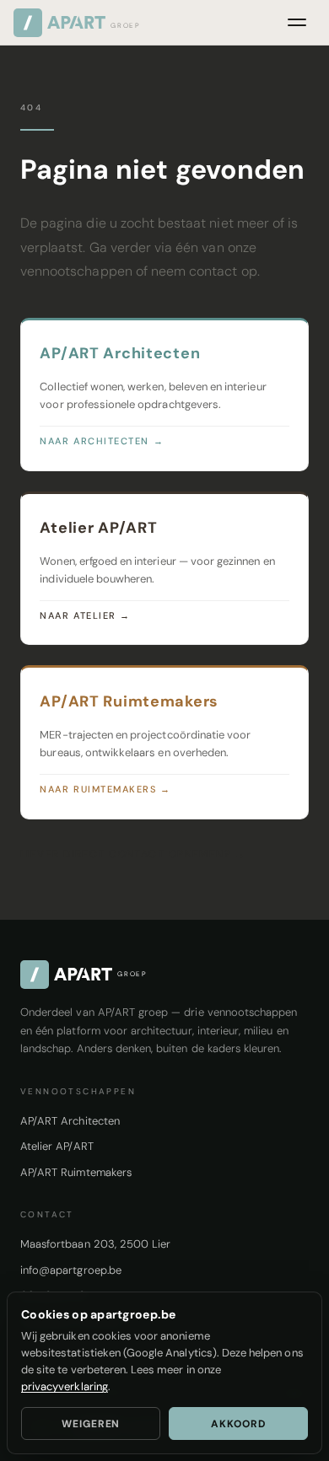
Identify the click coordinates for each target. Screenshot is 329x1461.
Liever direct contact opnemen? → (132, 854)
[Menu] (297, 22)
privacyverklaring (64, 1386)
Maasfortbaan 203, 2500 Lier (95, 1244)
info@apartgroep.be (70, 1270)
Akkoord (238, 1424)
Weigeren (91, 1424)
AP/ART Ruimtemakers (76, 1172)
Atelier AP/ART (57, 1146)
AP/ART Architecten (70, 1121)
